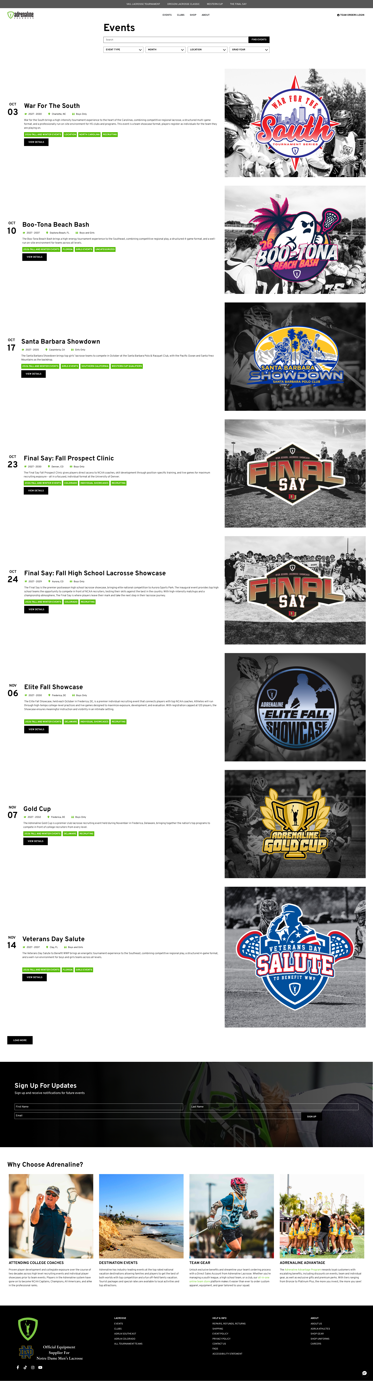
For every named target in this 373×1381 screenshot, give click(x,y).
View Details (36, 142)
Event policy (220, 1333)
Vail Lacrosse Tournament (143, 4)
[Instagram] (33, 1367)
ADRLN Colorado (124, 1339)
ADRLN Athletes (320, 1328)
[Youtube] (40, 1367)
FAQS (215, 1348)
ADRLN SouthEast (125, 1333)
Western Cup (215, 4)
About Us (316, 1323)
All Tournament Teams (128, 1343)
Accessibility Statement (227, 1353)
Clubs (118, 1328)
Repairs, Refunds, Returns (229, 1323)
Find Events (259, 39)
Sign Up (311, 1116)
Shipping (217, 1328)
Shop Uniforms (320, 1339)
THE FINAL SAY (238, 4)
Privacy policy (221, 1339)
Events (118, 1323)
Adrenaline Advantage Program (303, 1270)
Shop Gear (317, 1333)
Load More (20, 1040)
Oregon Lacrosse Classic (183, 4)
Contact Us (219, 1343)
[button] (364, 1373)
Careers (316, 1343)
